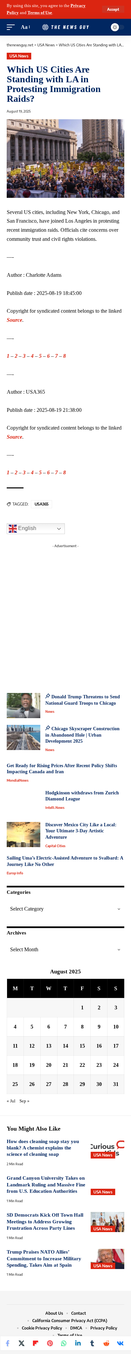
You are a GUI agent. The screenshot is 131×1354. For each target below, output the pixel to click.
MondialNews (18, 780)
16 (99, 1046)
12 (32, 1046)
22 (82, 1065)
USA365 (41, 504)
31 (116, 1084)
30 (99, 1084)
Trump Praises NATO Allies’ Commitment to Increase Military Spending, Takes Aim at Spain (44, 1258)
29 (82, 1084)
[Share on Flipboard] (36, 1343)
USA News (18, 55)
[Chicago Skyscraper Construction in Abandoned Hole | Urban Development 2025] (23, 737)
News (49, 711)
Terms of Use (40, 12)
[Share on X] (21, 1343)
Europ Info (15, 873)
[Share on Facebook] (7, 1343)
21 (65, 1065)
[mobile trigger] (12, 27)
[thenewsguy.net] (65, 27)
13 (48, 1046)
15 (82, 1046)
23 (99, 1065)
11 (15, 1046)
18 (15, 1065)
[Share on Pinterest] (50, 1343)
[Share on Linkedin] (78, 1343)
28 (65, 1084)
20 (48, 1065)
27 (48, 1084)
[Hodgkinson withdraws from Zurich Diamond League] (23, 802)
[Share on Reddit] (106, 1343)
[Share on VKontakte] (120, 1343)
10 (116, 1027)
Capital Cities (55, 846)
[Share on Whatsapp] (64, 1343)
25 (15, 1084)
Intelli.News (54, 807)
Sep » (24, 1101)
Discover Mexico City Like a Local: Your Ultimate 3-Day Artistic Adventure (81, 831)
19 (32, 1065)
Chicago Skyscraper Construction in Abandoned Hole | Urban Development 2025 (82, 735)
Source (14, 320)
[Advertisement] (65, 616)
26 (32, 1084)
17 (116, 1046)
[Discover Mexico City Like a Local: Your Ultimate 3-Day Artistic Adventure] (23, 834)
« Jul (11, 1101)
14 (65, 1046)
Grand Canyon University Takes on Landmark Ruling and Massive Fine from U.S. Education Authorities (46, 1184)
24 (116, 1065)
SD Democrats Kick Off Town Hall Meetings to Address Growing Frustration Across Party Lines (45, 1221)
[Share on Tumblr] (92, 1343)
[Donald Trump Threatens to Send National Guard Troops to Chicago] (23, 705)
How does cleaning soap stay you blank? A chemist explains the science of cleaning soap (43, 1148)
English (26, 528)
